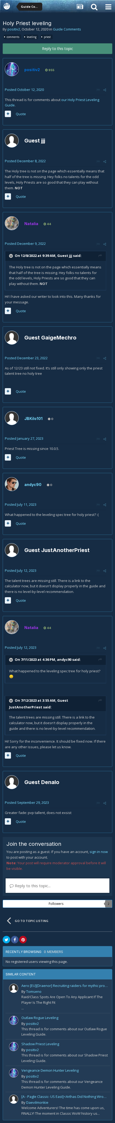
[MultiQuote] (8, 114)
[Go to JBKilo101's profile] (12, 418)
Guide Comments (67, 29)
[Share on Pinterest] (23, 939)
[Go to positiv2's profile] (12, 69)
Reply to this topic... (32, 885)
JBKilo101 (33, 418)
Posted (24, 89)
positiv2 (13, 29)
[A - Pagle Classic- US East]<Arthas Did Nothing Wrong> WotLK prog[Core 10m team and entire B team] (64, 1096)
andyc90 (32, 484)
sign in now (99, 851)
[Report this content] (98, 89)
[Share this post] (104, 89)
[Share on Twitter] (6, 939)
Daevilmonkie (37, 1102)
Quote (21, 113)
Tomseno (33, 991)
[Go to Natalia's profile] (12, 223)
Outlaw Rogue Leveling (39, 1017)
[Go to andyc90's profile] (12, 484)
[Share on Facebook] (14, 939)
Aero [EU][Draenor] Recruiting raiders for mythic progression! (64, 985)
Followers (56, 903)
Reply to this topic (57, 48)
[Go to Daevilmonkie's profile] (13, 1099)
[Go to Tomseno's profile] (13, 988)
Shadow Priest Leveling (40, 1043)
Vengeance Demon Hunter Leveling (50, 1070)
